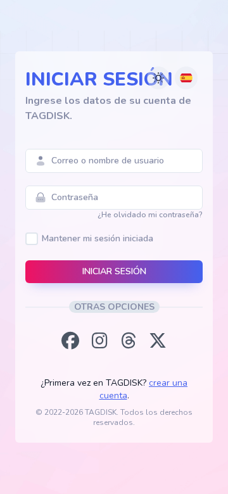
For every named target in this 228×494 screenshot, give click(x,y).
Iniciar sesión (114, 271)
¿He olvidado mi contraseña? (150, 215)
